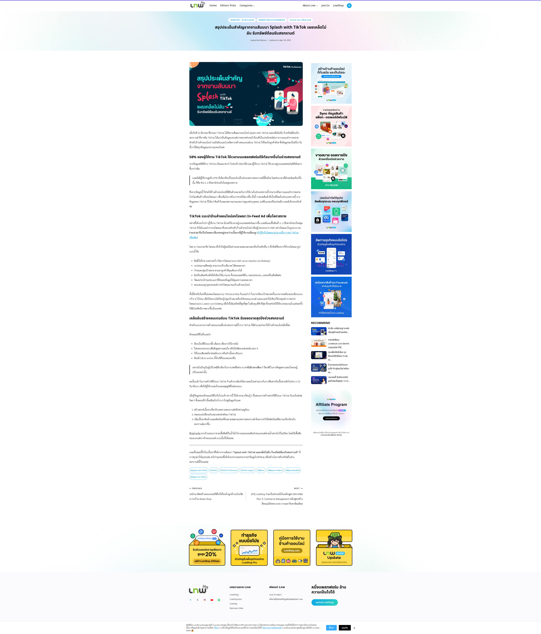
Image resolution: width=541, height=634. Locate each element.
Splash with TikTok (199, 470)
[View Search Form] (349, 5)
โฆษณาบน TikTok (198, 477)
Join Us (325, 5)
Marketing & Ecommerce (272, 20)
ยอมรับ (345, 627)
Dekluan (263, 40)
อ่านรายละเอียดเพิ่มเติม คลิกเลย (331, 435)
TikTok (213, 470)
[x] (197, 599)
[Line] (218, 599)
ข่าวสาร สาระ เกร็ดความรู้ (300, 20)
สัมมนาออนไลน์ (293, 470)
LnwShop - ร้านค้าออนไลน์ (242, 20)
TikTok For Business (228, 470)
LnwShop (338, 5)
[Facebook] (190, 599)
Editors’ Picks (228, 5)
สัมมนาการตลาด (275, 470)
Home (213, 5)
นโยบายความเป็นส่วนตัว (272, 627)
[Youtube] (211, 599)
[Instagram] (204, 599)
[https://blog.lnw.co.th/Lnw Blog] (197, 5)
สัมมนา (261, 470)
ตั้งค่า (216, 627)
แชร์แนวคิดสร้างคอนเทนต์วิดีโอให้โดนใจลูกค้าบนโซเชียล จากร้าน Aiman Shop (216, 494)
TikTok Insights (247, 470)
